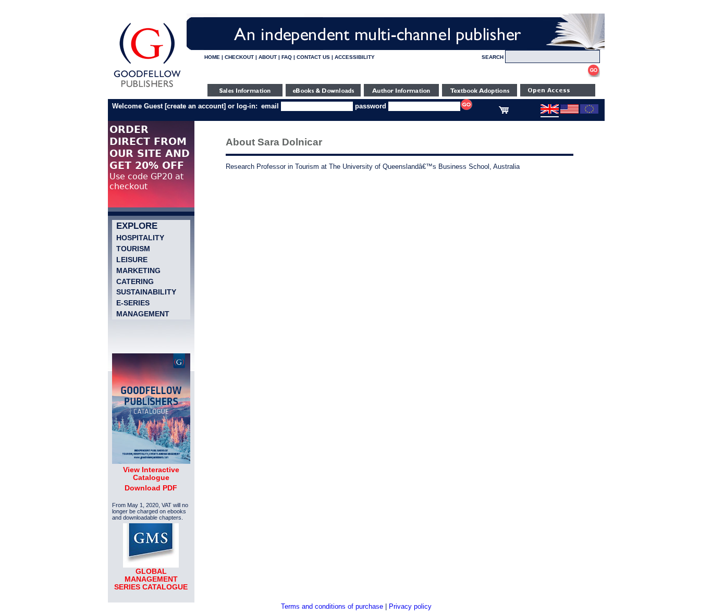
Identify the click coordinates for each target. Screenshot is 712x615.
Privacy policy (410, 606)
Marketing (138, 270)
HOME (212, 57)
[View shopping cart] (504, 111)
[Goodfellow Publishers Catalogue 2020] (151, 461)
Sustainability (146, 292)
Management (142, 314)
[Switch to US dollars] (569, 111)
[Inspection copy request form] (479, 94)
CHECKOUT (239, 57)
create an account (195, 106)
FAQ (286, 57)
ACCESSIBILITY (355, 57)
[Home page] (147, 87)
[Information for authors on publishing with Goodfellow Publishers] (401, 94)
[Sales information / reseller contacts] (245, 94)
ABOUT (268, 57)
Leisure (132, 259)
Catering (135, 281)
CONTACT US (313, 57)
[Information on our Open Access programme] (557, 94)
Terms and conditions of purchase (332, 606)
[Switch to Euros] (589, 111)
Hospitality (140, 237)
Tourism (133, 248)
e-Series (133, 303)
